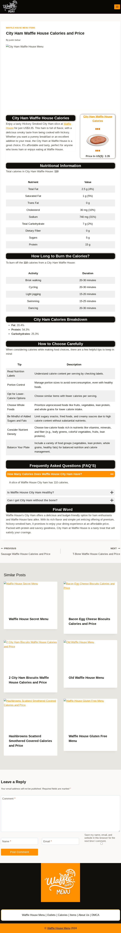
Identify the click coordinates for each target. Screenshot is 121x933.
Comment (8, 798)
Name (6, 841)
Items (73, 915)
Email (47, 841)
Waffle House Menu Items (20, 28)
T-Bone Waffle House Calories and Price (96, 551)
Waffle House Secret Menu (28, 619)
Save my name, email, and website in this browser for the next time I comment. (99, 837)
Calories (63, 915)
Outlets (51, 915)
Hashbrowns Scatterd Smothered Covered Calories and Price (30, 740)
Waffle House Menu (33, 915)
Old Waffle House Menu (86, 677)
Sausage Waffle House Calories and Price (25, 551)
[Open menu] (117, 6)
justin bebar (15, 40)
